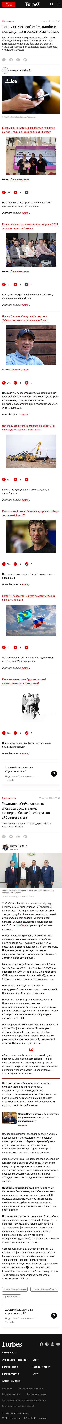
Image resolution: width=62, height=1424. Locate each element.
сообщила (22, 925)
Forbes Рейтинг (41, 1366)
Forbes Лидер (10, 1366)
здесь (25, 212)
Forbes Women (10, 1373)
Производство (9, 798)
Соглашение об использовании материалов (24, 1400)
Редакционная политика (31, 1388)
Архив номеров (11, 1380)
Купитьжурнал (9, 4)
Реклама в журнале (36, 1394)
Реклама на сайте (11, 1394)
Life (34, 1359)
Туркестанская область (44, 1289)
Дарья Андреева (20, 179)
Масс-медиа (8, 21)
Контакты (7, 1388)
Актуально (8, 1352)
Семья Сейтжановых (15, 1289)
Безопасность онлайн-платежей (18, 1406)
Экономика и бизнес (14, 1359)
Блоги (35, 1373)
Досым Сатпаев (20, 369)
